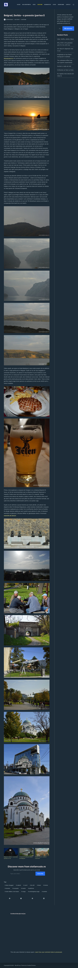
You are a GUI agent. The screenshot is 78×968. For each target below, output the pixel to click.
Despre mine (61, 4)
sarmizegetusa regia (33, 891)
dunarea (7, 888)
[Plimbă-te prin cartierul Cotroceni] (42, 852)
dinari (39, 885)
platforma (31, 888)
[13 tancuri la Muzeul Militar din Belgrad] (26, 852)
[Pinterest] (32, 898)
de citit (32, 885)
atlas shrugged (9, 885)
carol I (25, 885)
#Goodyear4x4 (8, 58)
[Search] (73, 4)
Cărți (34, 4)
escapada (15, 888)
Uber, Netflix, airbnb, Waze (65, 39)
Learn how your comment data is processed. (48, 952)
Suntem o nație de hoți (64, 66)
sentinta (44, 891)
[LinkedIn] (44, 898)
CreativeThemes (31, 965)
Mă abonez (68, 28)
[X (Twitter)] (21, 898)
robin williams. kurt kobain (12, 891)
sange (23, 891)
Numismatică (47, 4)
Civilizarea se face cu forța (65, 70)
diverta (45, 885)
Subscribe (40, 873)
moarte (23, 888)
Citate (54, 4)
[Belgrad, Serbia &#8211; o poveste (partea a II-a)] (11, 852)
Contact (68, 4)
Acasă (18, 4)
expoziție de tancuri (10, 515)
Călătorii (39, 4)
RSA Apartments (26, 4)
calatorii (18, 885)
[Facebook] (9, 898)
